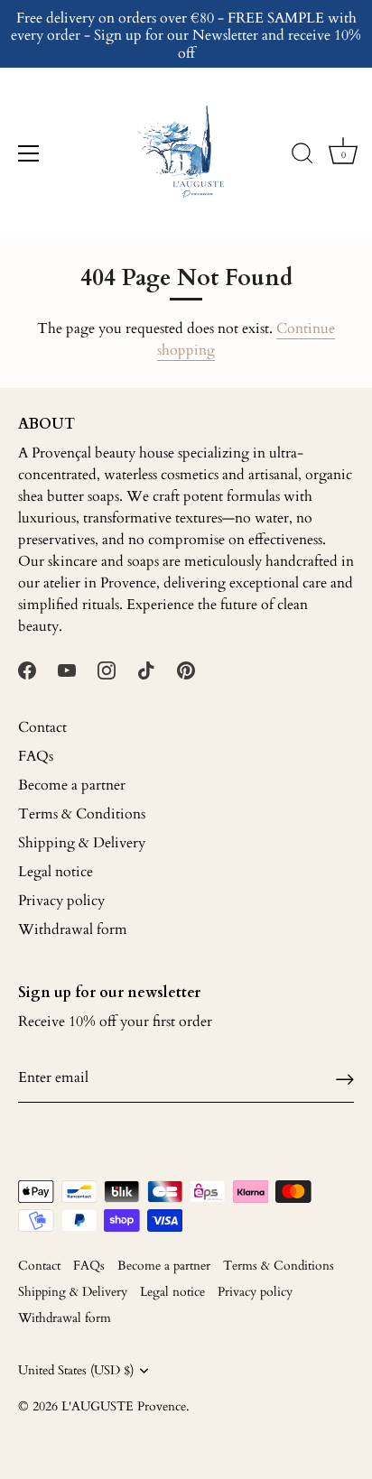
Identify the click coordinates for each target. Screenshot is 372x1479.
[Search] (302, 156)
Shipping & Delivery (81, 843)
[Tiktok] (146, 669)
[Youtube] (67, 669)
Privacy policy (61, 901)
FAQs (35, 756)
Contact (42, 727)
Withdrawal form (72, 929)
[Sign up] (345, 1077)
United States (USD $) (76, 1371)
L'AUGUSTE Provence (123, 1407)
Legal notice (55, 872)
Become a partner (72, 785)
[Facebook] (27, 669)
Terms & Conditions (81, 814)
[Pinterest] (186, 669)
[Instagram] (107, 669)
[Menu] (29, 153)
